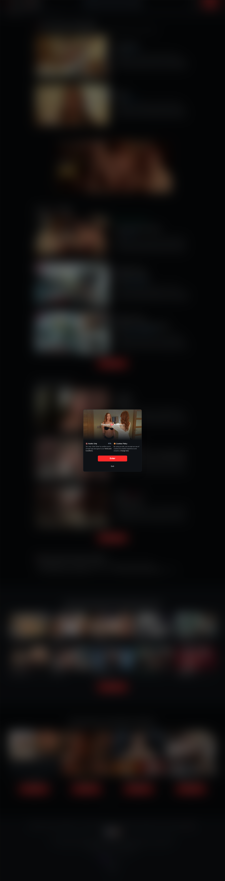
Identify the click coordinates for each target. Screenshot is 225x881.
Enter (112, 458)
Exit (112, 466)
